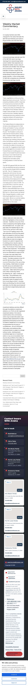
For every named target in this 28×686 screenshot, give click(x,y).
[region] (14, 673)
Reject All (14, 682)
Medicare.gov (10, 599)
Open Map (20, 490)
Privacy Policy (9, 649)
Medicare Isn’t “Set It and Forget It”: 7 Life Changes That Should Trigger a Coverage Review (13, 387)
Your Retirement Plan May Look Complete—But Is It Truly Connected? (12, 404)
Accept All (14, 674)
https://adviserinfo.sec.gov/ (13, 359)
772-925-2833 (8, 500)
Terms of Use (17, 649)
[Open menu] (3, 16)
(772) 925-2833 (6, 1)
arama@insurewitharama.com (18, 1)
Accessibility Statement (12, 647)
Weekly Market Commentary (11, 383)
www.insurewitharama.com (15, 562)
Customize (14, 678)
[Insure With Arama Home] (14, 8)
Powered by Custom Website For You (12, 654)
